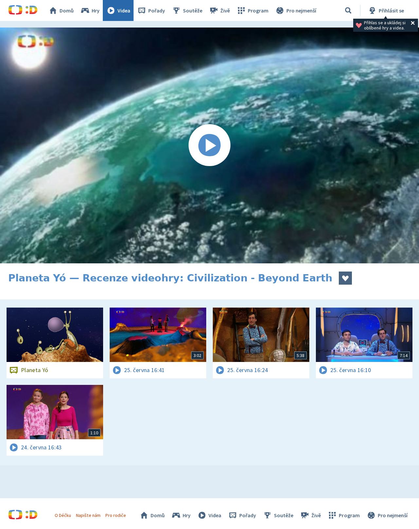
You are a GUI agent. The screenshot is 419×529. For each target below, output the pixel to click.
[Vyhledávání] (348, 10)
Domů (67, 10)
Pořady (156, 10)
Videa (124, 10)
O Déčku (63, 515)
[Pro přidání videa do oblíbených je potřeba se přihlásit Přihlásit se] (345, 278)
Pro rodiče (115, 515)
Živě (225, 10)
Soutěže (192, 10)
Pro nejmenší (301, 10)
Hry (96, 10)
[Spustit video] (209, 145)
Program (258, 10)
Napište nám (88, 515)
